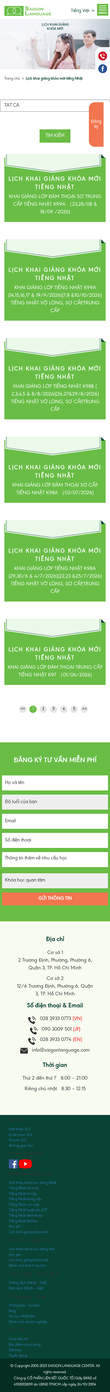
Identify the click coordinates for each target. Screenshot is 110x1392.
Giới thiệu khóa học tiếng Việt (31, 1249)
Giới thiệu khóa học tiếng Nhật (32, 1183)
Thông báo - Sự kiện (24, 1305)
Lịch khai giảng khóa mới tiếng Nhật (54, 78)
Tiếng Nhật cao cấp (24, 1205)
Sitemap (15, 1350)
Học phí (15, 1226)
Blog (12, 1311)
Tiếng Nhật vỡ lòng (23, 1188)
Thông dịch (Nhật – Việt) (28, 1283)
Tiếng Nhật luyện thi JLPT (28, 1210)
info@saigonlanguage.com (61, 1050)
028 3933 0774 (61, 1039)
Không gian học (21, 1146)
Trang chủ (12, 78)
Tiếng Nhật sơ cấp (23, 1194)
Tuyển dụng (18, 1356)
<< (23, 709)
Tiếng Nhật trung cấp (25, 1199)
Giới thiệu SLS (20, 1129)
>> (84, 709)
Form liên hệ (18, 1339)
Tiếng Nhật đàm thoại (26, 1216)
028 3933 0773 (61, 1019)
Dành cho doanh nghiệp (28, 1322)
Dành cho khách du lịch (27, 1266)
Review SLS (17, 1140)
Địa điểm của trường (24, 1345)
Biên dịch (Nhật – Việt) (26, 1288)
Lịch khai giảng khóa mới (28, 1232)
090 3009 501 (61, 1029)
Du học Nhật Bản (22, 1316)
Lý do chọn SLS (21, 1135)
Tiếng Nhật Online (23, 1221)
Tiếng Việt (80, 11)
